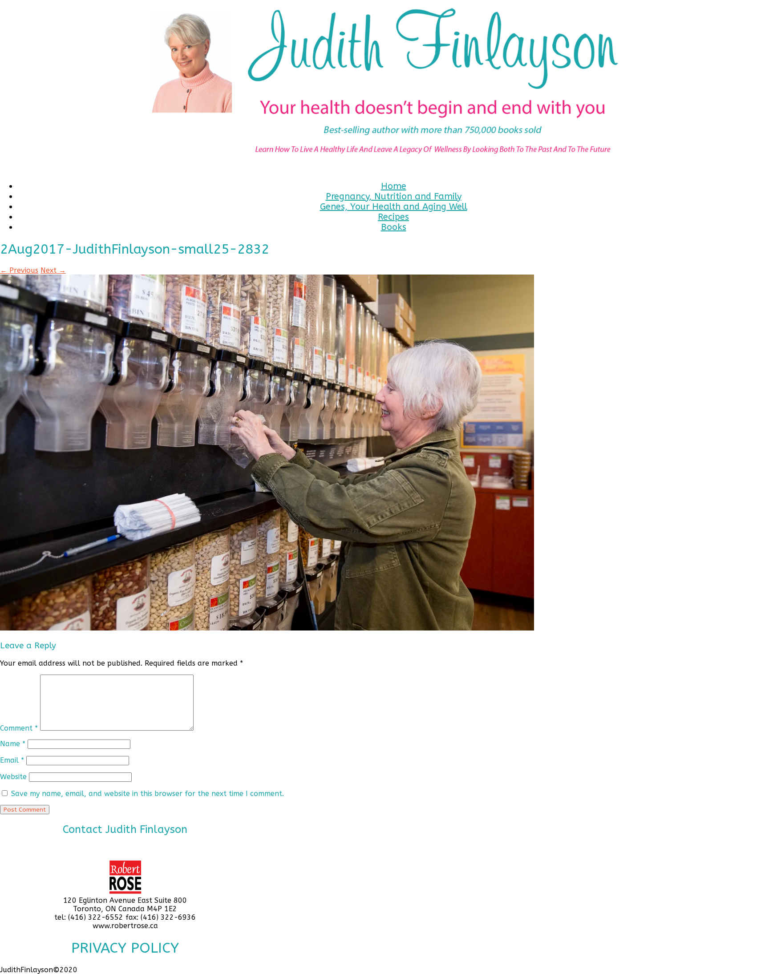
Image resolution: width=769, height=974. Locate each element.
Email (12, 760)
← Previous (19, 270)
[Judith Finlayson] (384, 87)
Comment (19, 728)
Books (393, 227)
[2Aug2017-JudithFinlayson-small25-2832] (267, 628)
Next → (53, 270)
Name (12, 744)
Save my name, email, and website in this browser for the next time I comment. (147, 793)
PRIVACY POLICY (125, 948)
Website (13, 776)
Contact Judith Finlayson (125, 829)
